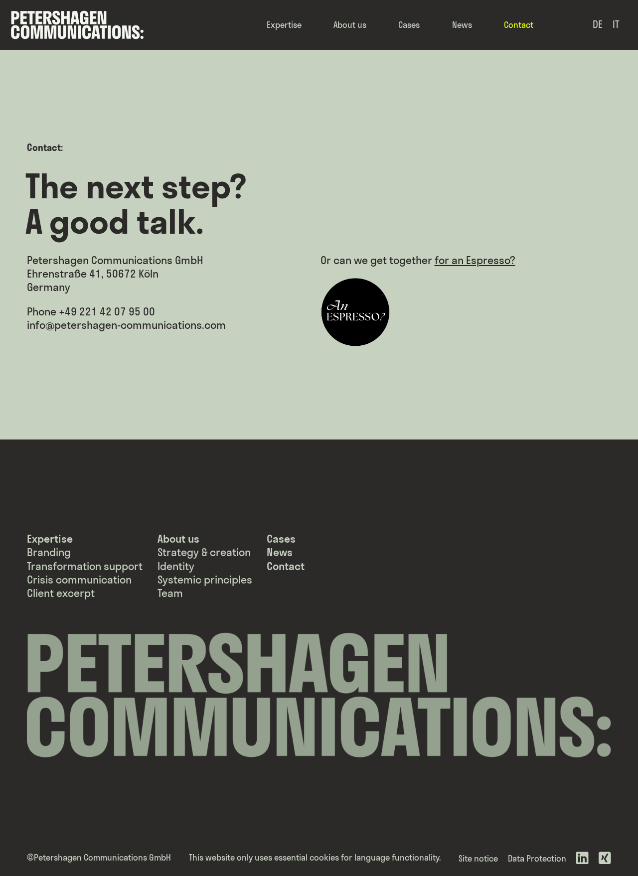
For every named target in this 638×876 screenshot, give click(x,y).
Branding (49, 552)
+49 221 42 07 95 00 (107, 311)
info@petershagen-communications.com (126, 325)
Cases (409, 24)
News (462, 24)
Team (170, 593)
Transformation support (85, 566)
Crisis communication (79, 579)
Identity (176, 566)
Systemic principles (205, 579)
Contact (518, 24)
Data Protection (537, 858)
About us (349, 24)
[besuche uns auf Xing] (605, 858)
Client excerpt (61, 593)
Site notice (478, 858)
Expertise (284, 24)
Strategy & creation (204, 552)
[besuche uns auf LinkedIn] (582, 858)
